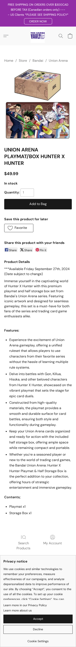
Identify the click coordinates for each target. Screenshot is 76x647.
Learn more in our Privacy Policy (25, 605)
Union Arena (58, 60)
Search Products (23, 545)
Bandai (38, 60)
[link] (38, 639)
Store (23, 60)
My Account (52, 543)
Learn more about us (17, 610)
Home (8, 60)
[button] (38, 21)
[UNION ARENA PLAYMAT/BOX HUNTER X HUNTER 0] (38, 104)
